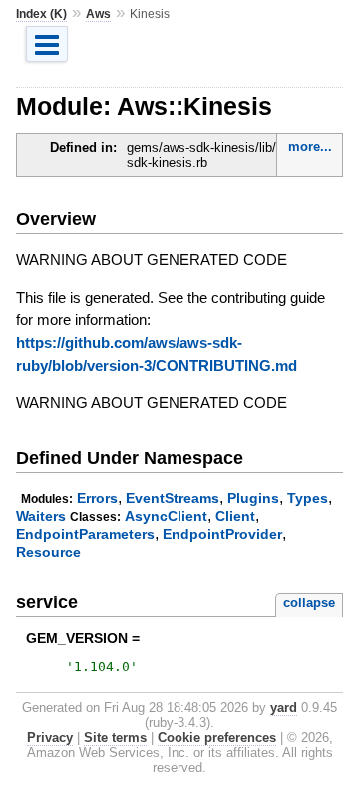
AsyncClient (166, 516)
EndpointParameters (85, 534)
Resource (48, 552)
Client (235, 516)
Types (307, 498)
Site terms (115, 737)
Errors (97, 498)
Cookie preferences (217, 737)
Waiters (41, 516)
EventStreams (172, 498)
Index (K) (41, 14)
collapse (309, 603)
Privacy (50, 737)
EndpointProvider (222, 534)
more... (310, 146)
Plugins (253, 498)
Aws (98, 14)
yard (283, 707)
